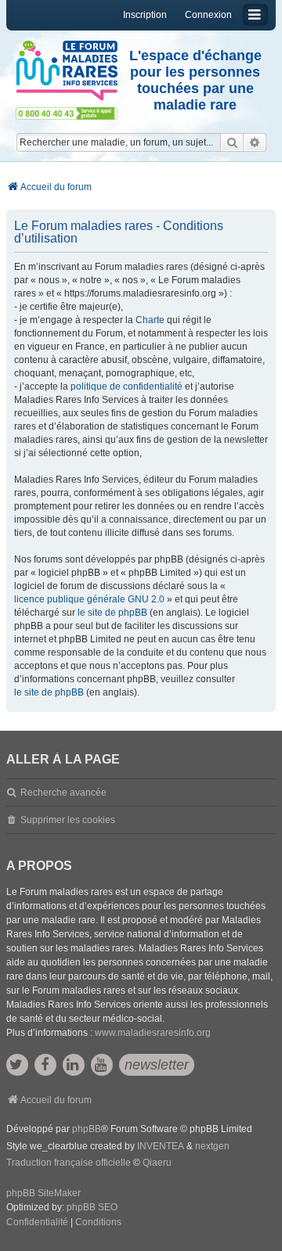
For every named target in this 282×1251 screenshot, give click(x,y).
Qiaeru (157, 1162)
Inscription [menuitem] (145, 14)
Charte (150, 320)
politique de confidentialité (126, 386)
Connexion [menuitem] (208, 14)
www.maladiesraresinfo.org (153, 1032)
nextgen (212, 1146)
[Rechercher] (232, 142)
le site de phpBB (112, 612)
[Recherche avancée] (255, 142)
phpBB (86, 1128)
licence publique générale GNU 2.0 (89, 599)
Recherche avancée (63, 792)
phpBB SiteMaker (43, 1193)
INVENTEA (160, 1146)
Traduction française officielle (68, 1162)
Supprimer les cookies (67, 819)
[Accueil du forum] (67, 71)
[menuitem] (37, 1222)
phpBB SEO (92, 1207)
